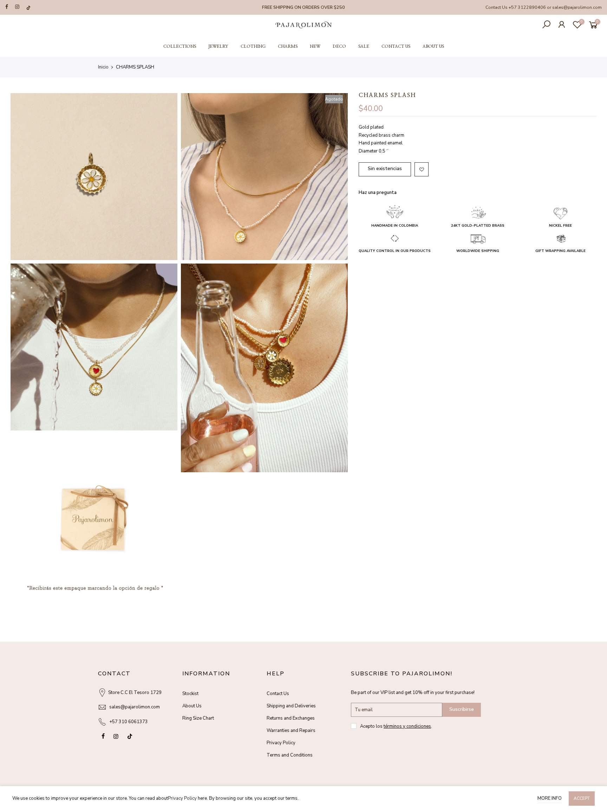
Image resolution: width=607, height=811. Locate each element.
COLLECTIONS (179, 46)
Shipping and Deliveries (291, 706)
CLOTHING (253, 46)
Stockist (190, 693)
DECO (339, 46)
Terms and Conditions (290, 755)
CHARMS (288, 46)
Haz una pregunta (378, 192)
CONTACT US (395, 46)
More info (549, 798)
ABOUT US (433, 46)
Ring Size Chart (198, 718)
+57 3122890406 (527, 7)
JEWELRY (218, 46)
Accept (582, 798)
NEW (315, 46)
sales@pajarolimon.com (577, 7)
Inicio (103, 67)
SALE (363, 46)
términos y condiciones (407, 726)
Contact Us (278, 693)
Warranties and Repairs (291, 730)
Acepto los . (396, 726)
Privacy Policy (281, 743)
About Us (192, 706)
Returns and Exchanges (291, 718)
